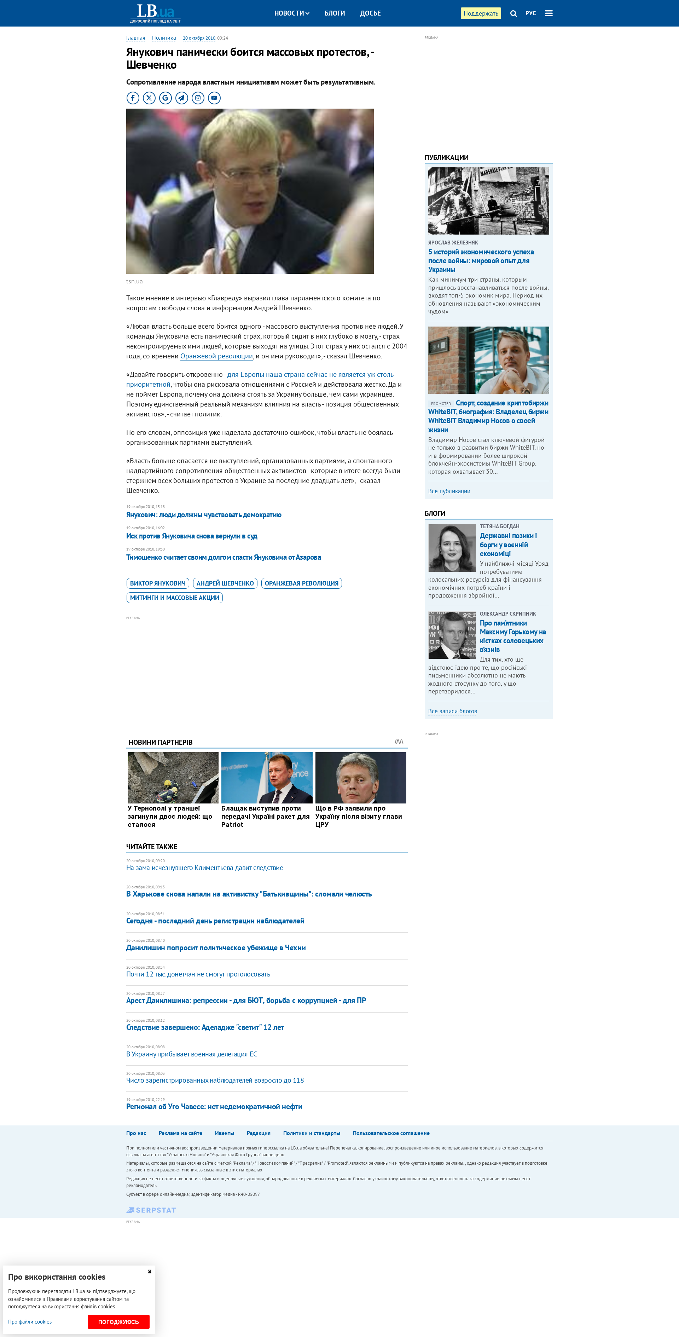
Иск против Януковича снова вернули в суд (191, 536)
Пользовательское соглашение (391, 1132)
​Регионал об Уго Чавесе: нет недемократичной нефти (214, 1106)
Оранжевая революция (301, 583)
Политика (164, 37)
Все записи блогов (452, 711)
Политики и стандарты (311, 1132)
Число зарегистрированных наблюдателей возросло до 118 (215, 1080)
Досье (370, 13)
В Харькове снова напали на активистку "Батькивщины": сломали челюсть (249, 894)
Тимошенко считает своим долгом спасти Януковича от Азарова (223, 557)
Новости (289, 13)
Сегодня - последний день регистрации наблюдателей (215, 921)
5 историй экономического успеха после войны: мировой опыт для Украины (481, 260)
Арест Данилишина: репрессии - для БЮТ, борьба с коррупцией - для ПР (246, 1000)
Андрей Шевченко (225, 583)
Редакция (259, 1132)
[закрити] (149, 1271)
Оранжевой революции (216, 356)
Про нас (136, 1132)
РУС (531, 13)
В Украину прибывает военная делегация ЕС (191, 1054)
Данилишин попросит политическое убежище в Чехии (216, 947)
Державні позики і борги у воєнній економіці (508, 544)
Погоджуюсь (118, 1322)
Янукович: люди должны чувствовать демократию (204, 514)
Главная (135, 37)
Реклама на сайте (180, 1132)
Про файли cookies (30, 1321)
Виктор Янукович (158, 583)
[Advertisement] (267, 671)
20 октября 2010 (199, 38)
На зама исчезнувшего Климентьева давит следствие (204, 867)
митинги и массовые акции (174, 598)
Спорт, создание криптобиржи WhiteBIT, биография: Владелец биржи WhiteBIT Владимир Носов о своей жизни (488, 416)
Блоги (335, 13)
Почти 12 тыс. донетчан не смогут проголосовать (198, 974)
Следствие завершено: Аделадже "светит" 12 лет (205, 1027)
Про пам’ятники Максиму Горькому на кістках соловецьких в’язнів (513, 636)
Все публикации (449, 491)
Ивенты (224, 1132)
